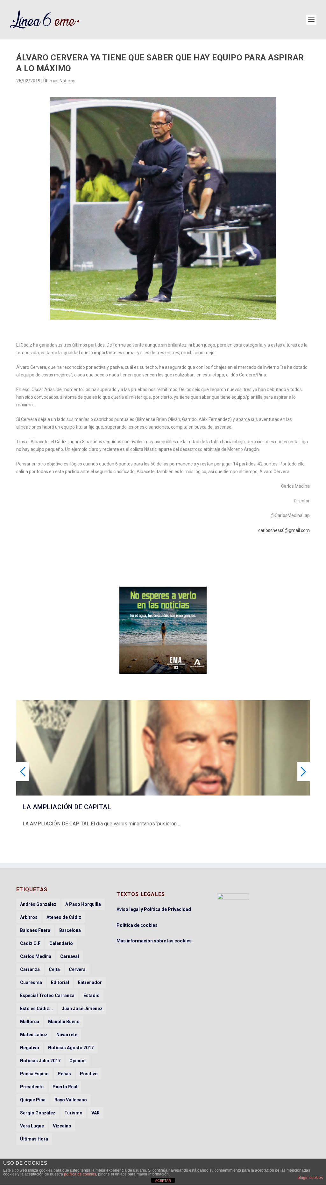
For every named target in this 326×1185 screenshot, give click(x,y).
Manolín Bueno (64, 1021)
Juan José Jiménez (82, 1008)
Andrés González (38, 904)
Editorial (60, 982)
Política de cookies (137, 925)
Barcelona (70, 930)
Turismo (73, 1112)
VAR (95, 1112)
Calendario (61, 943)
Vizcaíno (62, 1125)
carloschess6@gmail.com (284, 530)
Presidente (32, 1086)
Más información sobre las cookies (154, 940)
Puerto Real (65, 1086)
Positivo (89, 1073)
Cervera (77, 969)
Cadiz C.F (30, 943)
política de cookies (80, 1174)
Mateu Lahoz (33, 1034)
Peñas (64, 1073)
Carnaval (69, 956)
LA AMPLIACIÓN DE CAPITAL (67, 807)
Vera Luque (32, 1125)
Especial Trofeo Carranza (47, 995)
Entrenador (90, 982)
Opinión (77, 1060)
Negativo (29, 1047)
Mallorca (29, 1021)
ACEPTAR (163, 1180)
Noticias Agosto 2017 (71, 1047)
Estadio (91, 995)
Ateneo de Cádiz (63, 917)
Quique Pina (33, 1099)
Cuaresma (31, 982)
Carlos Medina (35, 956)
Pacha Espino (34, 1073)
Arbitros (29, 917)
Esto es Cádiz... (36, 1008)
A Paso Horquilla (83, 904)
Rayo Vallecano (70, 1099)
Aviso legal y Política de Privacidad (154, 909)
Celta (54, 969)
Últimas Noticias (59, 80)
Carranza (30, 969)
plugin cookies (310, 1177)
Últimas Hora (34, 1138)
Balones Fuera (35, 930)
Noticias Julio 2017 (40, 1060)
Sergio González (37, 1112)
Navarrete (66, 1034)
